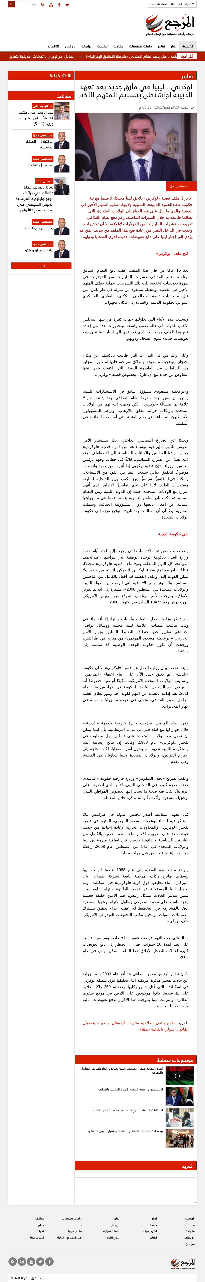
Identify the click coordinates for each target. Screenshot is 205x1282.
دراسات (86, 46)
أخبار (173, 46)
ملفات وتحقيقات (140, 46)
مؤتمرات (189, 1237)
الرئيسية (188, 46)
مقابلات (190, 1231)
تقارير (161, 46)
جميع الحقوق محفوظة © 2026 (28, 1278)
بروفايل (70, 46)
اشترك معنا (37, 1237)
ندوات (40, 1231)
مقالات (118, 46)
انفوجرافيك (150, 1231)
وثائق (41, 1225)
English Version (160, 4)
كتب (79, 1225)
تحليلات (102, 46)
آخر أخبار (187, 56)
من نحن (190, 1244)
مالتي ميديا (75, 1231)
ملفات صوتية (111, 1231)
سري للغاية (112, 1237)
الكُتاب (153, 1237)
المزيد (52, 46)
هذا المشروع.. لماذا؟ (69, 1237)
